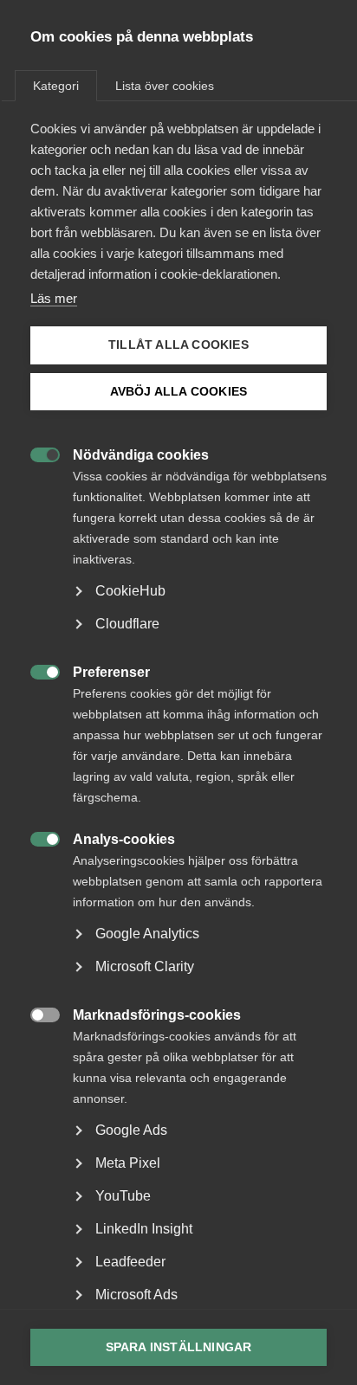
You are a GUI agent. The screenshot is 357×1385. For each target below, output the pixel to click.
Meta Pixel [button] (127, 1163)
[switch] (36, 453)
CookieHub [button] (130, 590)
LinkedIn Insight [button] (143, 1228)
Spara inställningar (179, 1347)
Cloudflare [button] (127, 623)
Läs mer (53, 298)
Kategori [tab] (56, 86)
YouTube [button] (123, 1196)
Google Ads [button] (131, 1130)
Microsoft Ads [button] (136, 1294)
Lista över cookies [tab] (164, 86)
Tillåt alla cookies (178, 344)
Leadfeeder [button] (130, 1261)
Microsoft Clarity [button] (144, 966)
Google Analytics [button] (147, 933)
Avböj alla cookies (179, 391)
